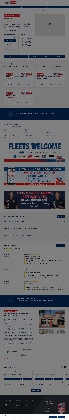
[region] (34, 417)
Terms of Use (21, 418)
